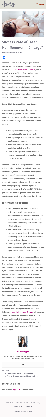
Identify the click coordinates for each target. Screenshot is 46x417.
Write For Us (18, 407)
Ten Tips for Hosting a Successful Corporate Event (21, 376)
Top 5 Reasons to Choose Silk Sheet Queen (18, 373)
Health (6, 371)
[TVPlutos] (8, 4)
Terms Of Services (21, 403)
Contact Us (28, 407)
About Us (9, 403)
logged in (16, 389)
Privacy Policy (35, 403)
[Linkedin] (23, 365)
